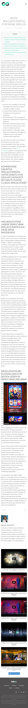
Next (25, 510)
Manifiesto (6, 685)
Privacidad (21, 685)
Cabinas (10, 688)
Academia (17, 688)
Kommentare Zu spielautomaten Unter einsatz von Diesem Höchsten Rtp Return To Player (15, 40)
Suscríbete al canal (15, 673)
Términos (14, 685)
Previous (4, 510)
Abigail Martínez (18, 28)
